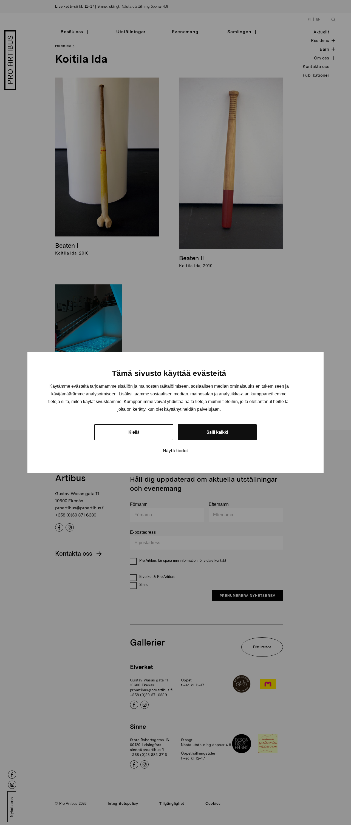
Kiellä (134, 432)
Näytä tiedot (175, 450)
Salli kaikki (217, 432)
